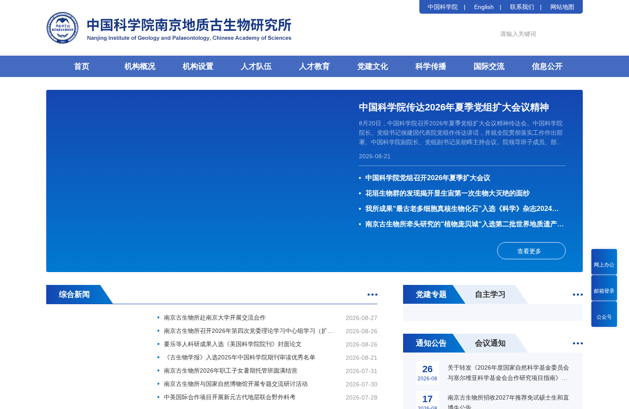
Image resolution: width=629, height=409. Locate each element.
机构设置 (198, 66)
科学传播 (430, 66)
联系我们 (522, 6)
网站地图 (562, 6)
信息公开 (547, 66)
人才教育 (314, 66)
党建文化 (372, 66)
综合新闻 (74, 294)
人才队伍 (256, 66)
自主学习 (490, 294)
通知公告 (431, 343)
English (484, 6)
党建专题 (431, 294)
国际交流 (489, 66)
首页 (81, 66)
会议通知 (490, 343)
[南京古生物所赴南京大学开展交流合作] (95, 345)
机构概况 (140, 66)
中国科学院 (443, 6)
